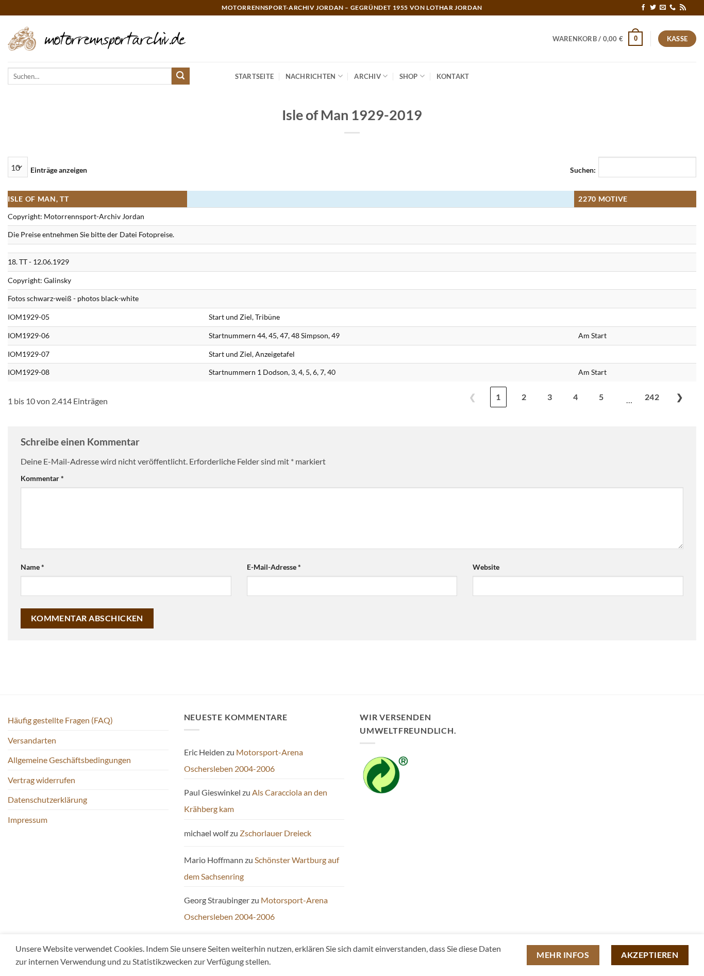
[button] (597, 38)
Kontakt (453, 76)
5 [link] (601, 397)
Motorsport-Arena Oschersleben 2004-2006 (243, 760)
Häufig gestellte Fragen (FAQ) (60, 720)
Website (486, 567)
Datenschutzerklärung (47, 799)
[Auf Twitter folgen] (653, 7)
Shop (408, 76)
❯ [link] (679, 397)
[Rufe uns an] (672, 7)
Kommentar (42, 478)
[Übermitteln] (180, 76)
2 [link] (524, 397)
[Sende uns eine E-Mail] (663, 7)
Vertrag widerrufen (41, 780)
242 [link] (652, 397)
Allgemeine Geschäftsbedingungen (69, 760)
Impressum (27, 819)
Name (32, 567)
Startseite (254, 76)
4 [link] (575, 397)
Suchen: (583, 170)
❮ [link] (472, 397)
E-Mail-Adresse (274, 567)
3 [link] (549, 397)
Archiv (367, 76)
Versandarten (32, 740)
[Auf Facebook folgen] (643, 7)
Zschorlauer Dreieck (275, 833)
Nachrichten (311, 76)
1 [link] (498, 397)
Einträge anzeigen (58, 170)
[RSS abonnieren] (683, 7)
